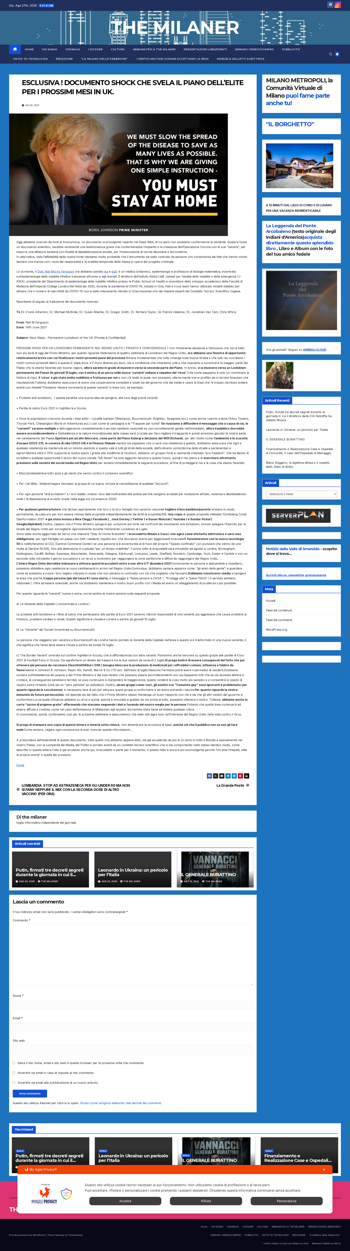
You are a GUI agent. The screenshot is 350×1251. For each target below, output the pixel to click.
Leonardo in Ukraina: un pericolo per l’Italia (133, 872)
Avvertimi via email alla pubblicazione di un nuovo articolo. (58, 1082)
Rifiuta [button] (206, 1201)
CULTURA (118, 49)
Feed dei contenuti (279, 610)
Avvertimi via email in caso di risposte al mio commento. (56, 1073)
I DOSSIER (95, 49)
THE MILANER (175, 27)
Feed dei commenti (279, 620)
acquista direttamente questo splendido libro (299, 243)
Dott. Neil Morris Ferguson (55, 271)
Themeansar (75, 1235)
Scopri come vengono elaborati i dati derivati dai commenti (120, 1103)
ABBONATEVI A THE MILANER (154, 49)
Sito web (19, 1040)
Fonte (20, 765)
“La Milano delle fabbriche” (105, 58)
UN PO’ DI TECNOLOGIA (30, 58)
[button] (330, 54)
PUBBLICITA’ (291, 49)
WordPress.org (276, 629)
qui (106, 271)
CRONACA (72, 49)
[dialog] (175, 1189)
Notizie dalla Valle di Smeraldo (293, 549)
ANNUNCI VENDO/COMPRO (254, 49)
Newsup (60, 1235)
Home (29, 49)
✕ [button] (323, 1170)
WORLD (20, 1151)
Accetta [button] (125, 1201)
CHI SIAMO (49, 49)
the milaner (34, 817)
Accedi (270, 600)
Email (18, 1018)
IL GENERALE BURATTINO (208, 874)
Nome (18, 996)
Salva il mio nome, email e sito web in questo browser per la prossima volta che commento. (81, 1063)
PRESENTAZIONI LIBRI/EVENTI (205, 49)
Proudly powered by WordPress (27, 1235)
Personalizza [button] (286, 1201)
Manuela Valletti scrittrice (241, 58)
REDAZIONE (64, 58)
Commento (21, 920)
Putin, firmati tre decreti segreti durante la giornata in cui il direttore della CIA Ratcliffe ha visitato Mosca (299, 416)
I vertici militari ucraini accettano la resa (173, 58)
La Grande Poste (230, 785)
